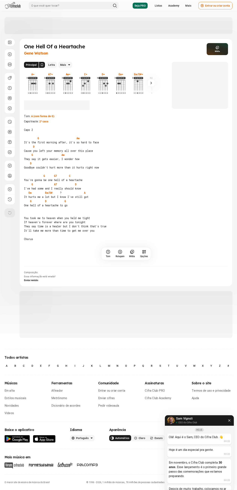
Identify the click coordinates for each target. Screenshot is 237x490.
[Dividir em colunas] (9, 64)
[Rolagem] (9, 54)
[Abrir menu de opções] (9, 42)
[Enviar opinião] (9, 189)
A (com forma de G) (43, 116)
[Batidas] (9, 152)
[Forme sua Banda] (40, 465)
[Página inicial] (12, 5)
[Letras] (65, 464)
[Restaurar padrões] (9, 212)
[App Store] (44, 439)
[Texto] (9, 142)
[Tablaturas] (9, 121)
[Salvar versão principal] (42, 65)
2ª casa (43, 121)
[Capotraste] (9, 98)
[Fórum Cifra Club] (14, 465)
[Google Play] (17, 439)
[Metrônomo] (9, 175)
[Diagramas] (9, 131)
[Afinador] (9, 165)
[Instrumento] (9, 77)
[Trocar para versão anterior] (9, 199)
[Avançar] (151, 83)
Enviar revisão (31, 280)
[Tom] (9, 88)
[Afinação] (9, 108)
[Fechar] (229, 420)
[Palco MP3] (87, 465)
